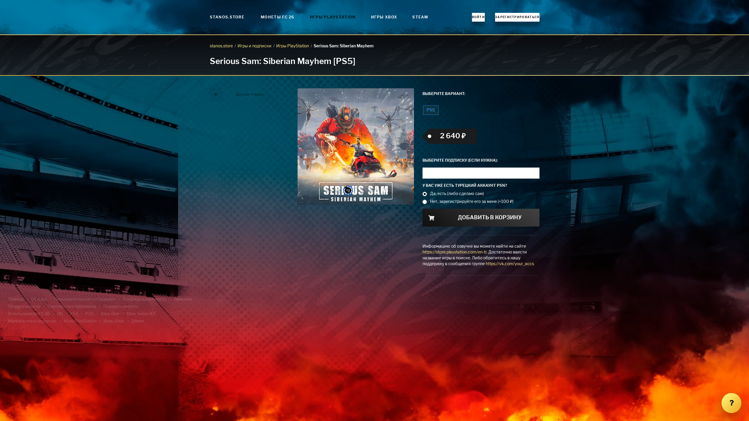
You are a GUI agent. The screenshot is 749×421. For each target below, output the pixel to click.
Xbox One (110, 314)
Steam (420, 17)
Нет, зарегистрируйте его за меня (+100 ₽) (471, 202)
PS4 (74, 314)
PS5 (431, 110)
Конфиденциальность (144, 299)
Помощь (16, 299)
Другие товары (250, 94)
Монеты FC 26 (278, 17)
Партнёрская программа (72, 307)
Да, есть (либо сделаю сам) (457, 194)
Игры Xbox (384, 17)
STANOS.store (227, 17)
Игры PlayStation (333, 17)
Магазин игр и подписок (32, 321)
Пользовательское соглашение (85, 299)
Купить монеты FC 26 (29, 314)
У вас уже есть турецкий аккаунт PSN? (464, 186)
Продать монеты (24, 307)
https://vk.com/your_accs (510, 264)
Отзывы (39, 299)
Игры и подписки (255, 46)
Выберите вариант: (443, 94)
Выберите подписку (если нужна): (460, 161)
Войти (478, 17)
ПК (60, 314)
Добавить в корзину (490, 217)
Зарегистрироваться (517, 17)
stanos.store (221, 46)
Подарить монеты (120, 307)
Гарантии (182, 299)
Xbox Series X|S (141, 314)
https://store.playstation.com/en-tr (454, 252)
